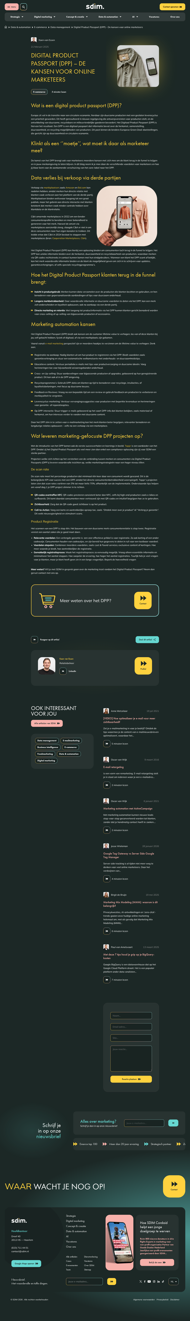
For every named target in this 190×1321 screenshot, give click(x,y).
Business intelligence (47, 747)
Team (68, 1269)
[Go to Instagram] (154, 1281)
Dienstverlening (91, 1256)
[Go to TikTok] (163, 1281)
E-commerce (40, 27)
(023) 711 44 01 (19, 1247)
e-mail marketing (54, 343)
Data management (60, 27)
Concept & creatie (75, 16)
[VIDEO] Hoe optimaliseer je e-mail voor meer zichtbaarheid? (129, 720)
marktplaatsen (51, 187)
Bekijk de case (155, 1262)
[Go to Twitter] (141, 1281)
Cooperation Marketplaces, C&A (69, 238)
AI (133, 16)
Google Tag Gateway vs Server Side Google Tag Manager (128, 855)
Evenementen (72, 1265)
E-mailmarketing (71, 740)
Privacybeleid (162, 1299)
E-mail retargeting (113, 767)
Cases (68, 1261)
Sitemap (87, 1269)
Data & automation (108, 16)
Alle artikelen (71, 1256)
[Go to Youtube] (149, 1281)
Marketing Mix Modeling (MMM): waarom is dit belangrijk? (130, 904)
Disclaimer (174, 1299)
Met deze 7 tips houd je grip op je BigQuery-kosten (128, 956)
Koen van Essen (47, 40)
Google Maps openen (24, 1263)
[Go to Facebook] (144, 1281)
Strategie (15, 16)
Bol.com (82, 187)
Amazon (70, 187)
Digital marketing (43, 16)
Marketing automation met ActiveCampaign (127, 808)
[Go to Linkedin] (158, 1281)
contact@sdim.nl (20, 1251)
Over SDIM (89, 1265)
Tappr (128, 445)
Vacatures (154, 16)
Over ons (175, 16)
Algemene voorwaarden (144, 1299)
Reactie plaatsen (129, 1079)
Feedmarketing (45, 753)
